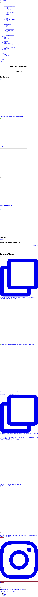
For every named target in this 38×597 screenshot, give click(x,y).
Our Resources (4, 42)
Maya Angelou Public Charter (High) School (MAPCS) (11, 116)
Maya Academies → (7, 24)
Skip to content (3, 0)
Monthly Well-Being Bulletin (11, 47)
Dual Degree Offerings (10, 35)
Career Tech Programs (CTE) (6, 205)
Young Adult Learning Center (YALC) (8, 146)
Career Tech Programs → (10, 9)
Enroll (7, 7)
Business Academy (9, 32)
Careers (5, 54)
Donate (5, 58)
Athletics (7, 14)
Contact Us (6, 56)
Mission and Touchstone (8, 38)
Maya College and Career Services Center (13, 44)
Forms (7, 18)
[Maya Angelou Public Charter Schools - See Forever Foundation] (12, 588)
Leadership (6, 41)
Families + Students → (8, 43)
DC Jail (7, 26)
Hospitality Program (11, 12)
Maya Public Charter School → (9, 6)
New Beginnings (8, 27)
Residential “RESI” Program (10, 15)
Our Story (3, 36)
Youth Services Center (10, 29)
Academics (8, 8)
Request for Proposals (8, 55)
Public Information (7, 48)
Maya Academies (3, 175)
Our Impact (4, 49)
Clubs (7, 13)
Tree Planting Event (4, 250)
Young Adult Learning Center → (9, 19)
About (7, 21)
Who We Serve (6, 50)
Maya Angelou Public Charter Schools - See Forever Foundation (12, 589)
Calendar (7, 23)
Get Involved (4, 53)
